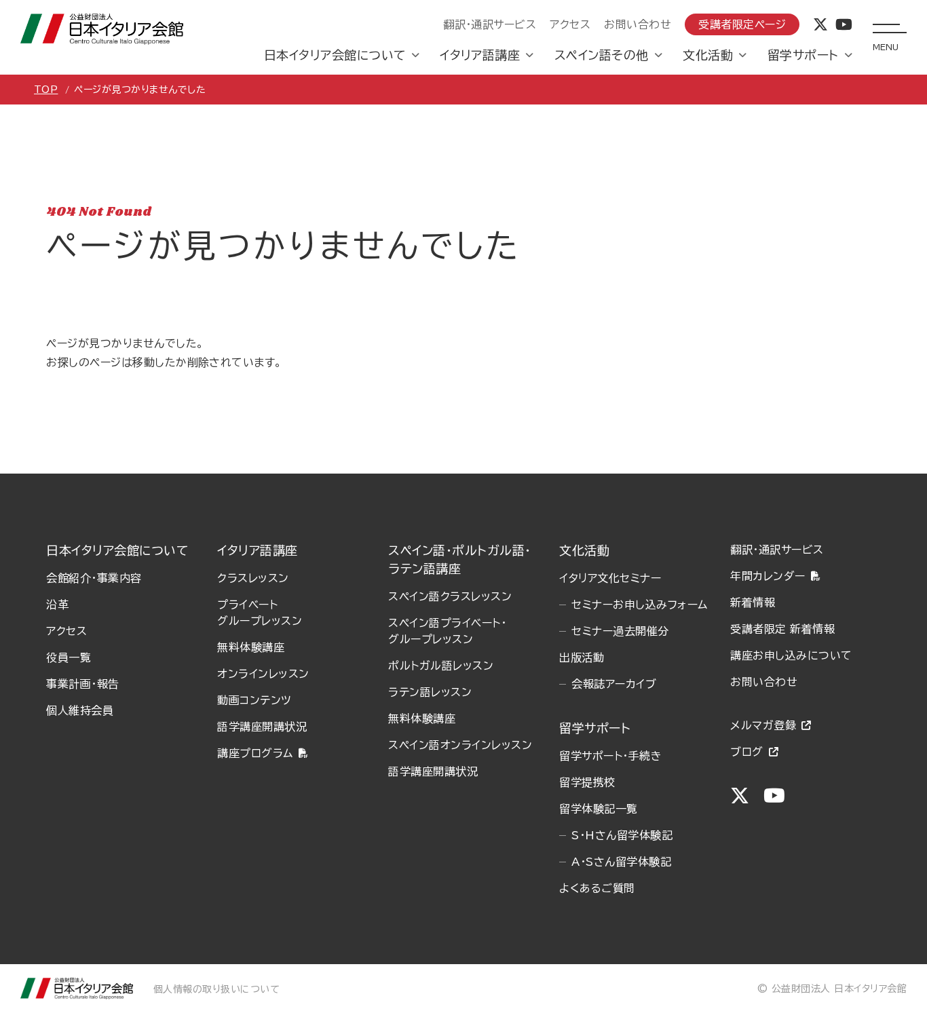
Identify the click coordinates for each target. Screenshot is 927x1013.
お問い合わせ (637, 24)
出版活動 (581, 657)
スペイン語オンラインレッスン (460, 745)
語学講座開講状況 (262, 726)
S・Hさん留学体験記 (622, 835)
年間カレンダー (767, 576)
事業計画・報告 (82, 683)
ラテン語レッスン (430, 692)
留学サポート (803, 55)
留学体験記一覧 (598, 808)
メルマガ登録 (763, 725)
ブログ (746, 751)
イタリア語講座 (480, 55)
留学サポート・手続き (610, 755)
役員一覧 (68, 657)
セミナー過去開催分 (619, 631)
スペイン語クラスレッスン (450, 596)
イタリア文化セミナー (610, 578)
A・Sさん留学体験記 (621, 861)
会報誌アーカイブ (613, 683)
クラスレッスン (252, 578)
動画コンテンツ (254, 700)
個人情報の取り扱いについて (216, 989)
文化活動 (708, 55)
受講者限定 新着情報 (782, 629)
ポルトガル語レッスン (440, 665)
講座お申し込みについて (791, 655)
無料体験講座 (250, 647)
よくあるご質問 (597, 888)
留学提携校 (587, 782)
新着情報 (752, 602)
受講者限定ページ (742, 24)
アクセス (570, 24)
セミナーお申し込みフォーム (639, 604)
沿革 (57, 604)
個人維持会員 (79, 710)
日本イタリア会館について (335, 55)
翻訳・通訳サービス (489, 24)
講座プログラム (254, 753)
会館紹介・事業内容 (93, 578)
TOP (46, 89)
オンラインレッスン (263, 673)
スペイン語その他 (601, 55)
